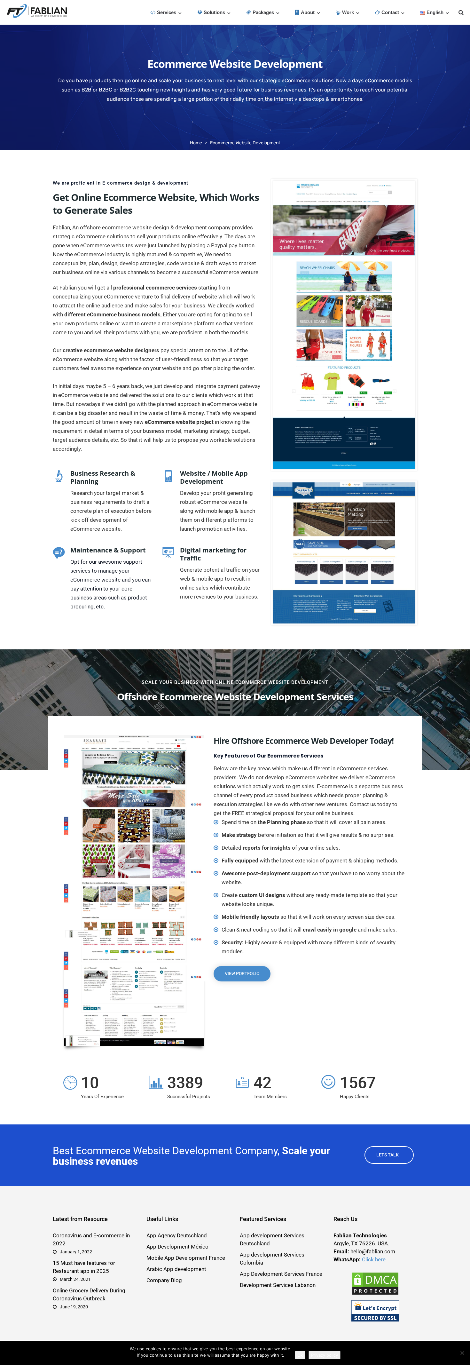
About (308, 12)
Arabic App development (176, 1269)
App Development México (177, 1246)
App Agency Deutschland (176, 1235)
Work (348, 12)
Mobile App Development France (185, 1258)
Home (196, 143)
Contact (390, 12)
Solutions (214, 12)
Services (166, 12)
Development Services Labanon (278, 1285)
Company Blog (164, 1280)
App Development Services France (281, 1274)
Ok (300, 1355)
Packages (263, 12)
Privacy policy (324, 1355)
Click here (374, 1259)
